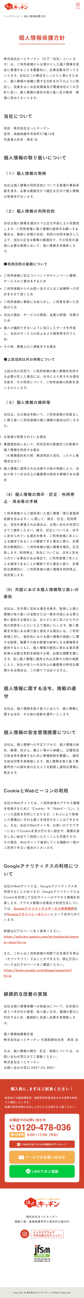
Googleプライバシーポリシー (29, 914)
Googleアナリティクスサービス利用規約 (44, 908)
